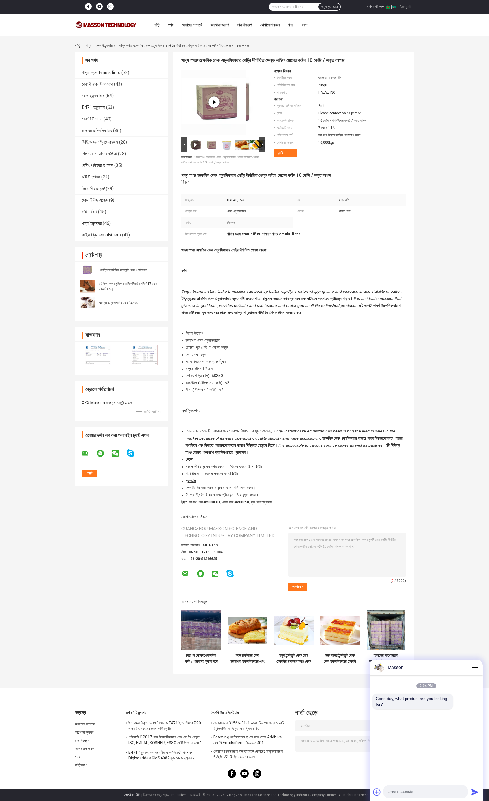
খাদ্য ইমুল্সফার (92, 223)
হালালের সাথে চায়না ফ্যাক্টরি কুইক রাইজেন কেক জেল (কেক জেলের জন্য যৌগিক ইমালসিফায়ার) (386, 658)
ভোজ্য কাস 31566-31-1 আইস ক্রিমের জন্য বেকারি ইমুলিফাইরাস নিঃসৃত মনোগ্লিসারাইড (248, 726)
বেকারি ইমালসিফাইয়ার (97, 84)
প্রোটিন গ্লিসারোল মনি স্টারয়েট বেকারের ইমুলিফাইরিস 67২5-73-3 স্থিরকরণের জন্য (248, 754)
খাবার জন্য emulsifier (235, 502)
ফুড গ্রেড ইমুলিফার (261, 502)
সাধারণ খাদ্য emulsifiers (204, 502)
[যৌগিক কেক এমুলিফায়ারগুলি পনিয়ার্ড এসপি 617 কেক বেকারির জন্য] (87, 286)
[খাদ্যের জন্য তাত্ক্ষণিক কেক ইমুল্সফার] (87, 302)
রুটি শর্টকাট (89, 211)
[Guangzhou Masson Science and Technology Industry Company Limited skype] (134, 453)
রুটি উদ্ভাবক (91, 177)
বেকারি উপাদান (92, 119)
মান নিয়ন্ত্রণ (244, 25)
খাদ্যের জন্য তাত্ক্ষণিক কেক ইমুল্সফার (118, 303)
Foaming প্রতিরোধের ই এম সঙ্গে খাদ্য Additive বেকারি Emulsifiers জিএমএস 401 (247, 740)
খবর (290, 25)
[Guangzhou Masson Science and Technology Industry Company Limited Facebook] (88, 6)
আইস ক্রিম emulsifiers (101, 235)
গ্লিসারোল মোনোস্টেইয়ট (99, 153)
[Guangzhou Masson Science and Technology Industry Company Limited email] (89, 453)
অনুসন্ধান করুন (329, 7)
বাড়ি (157, 25)
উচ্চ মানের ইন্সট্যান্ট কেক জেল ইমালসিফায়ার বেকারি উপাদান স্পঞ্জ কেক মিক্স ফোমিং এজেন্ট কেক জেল (340, 658)
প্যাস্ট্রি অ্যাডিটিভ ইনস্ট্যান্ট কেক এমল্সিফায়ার (123, 270)
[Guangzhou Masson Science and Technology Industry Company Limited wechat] (119, 453)
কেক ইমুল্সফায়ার (105, 45)
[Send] (474, 792)
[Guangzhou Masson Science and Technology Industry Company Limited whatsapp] (104, 453)
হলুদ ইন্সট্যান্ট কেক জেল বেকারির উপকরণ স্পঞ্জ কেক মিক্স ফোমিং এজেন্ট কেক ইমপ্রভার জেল (293, 658)
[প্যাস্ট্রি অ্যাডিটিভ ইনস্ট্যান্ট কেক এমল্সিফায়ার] (87, 270)
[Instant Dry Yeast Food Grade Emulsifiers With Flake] (213, 102)
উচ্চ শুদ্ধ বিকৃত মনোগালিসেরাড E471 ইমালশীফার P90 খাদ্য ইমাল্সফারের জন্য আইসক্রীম (164, 726)
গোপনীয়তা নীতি (132, 795)
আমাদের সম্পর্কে (192, 25)
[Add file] (377, 792)
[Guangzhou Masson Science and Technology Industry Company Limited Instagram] (110, 6)
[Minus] (474, 667)
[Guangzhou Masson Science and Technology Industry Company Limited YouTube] (99, 6)
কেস (304, 25)
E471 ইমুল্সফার (93, 107)
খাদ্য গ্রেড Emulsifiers (101, 72)
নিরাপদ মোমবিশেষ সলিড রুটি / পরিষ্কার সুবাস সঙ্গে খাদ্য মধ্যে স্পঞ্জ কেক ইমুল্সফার (201, 658)
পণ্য (170, 25)
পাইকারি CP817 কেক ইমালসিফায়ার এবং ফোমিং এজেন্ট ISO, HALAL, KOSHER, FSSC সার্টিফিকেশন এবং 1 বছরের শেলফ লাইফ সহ (165, 741)
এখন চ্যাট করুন (375, 6)
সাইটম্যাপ (81, 765)
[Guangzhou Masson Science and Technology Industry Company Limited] (106, 24)
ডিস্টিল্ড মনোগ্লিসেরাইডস (100, 142)
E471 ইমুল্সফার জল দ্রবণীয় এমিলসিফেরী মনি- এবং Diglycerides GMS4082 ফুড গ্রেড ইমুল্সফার (161, 755)
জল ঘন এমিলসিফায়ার (97, 130)
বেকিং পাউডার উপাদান (97, 165)
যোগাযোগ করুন (270, 25)
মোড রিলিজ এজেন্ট (95, 200)
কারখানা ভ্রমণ (220, 25)
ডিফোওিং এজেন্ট (93, 188)
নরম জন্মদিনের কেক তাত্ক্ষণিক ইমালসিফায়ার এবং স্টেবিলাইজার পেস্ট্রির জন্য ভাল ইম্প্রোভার (247, 658)
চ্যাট (280, 153)
